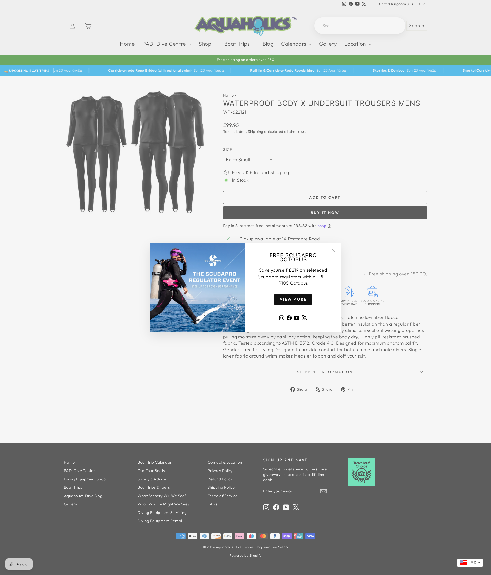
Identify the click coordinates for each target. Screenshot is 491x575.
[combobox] (470, 563)
